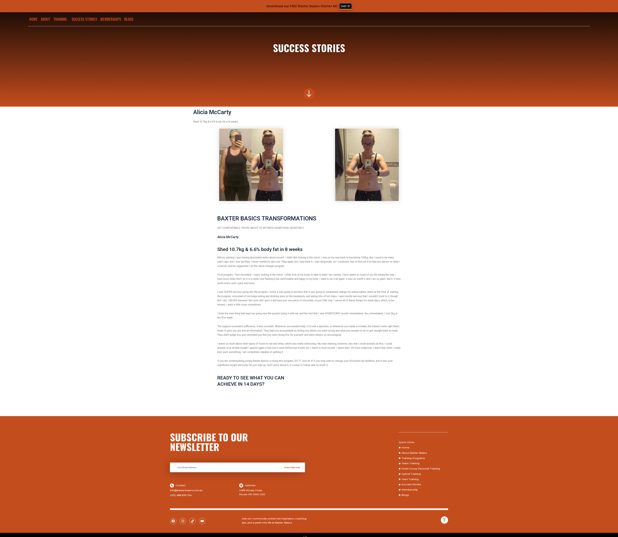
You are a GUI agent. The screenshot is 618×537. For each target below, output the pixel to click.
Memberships (110, 19)
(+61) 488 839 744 (181, 495)
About (45, 19)
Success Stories (84, 19)
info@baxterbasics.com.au (186, 490)
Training (60, 19)
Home (33, 19)
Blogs (128, 19)
